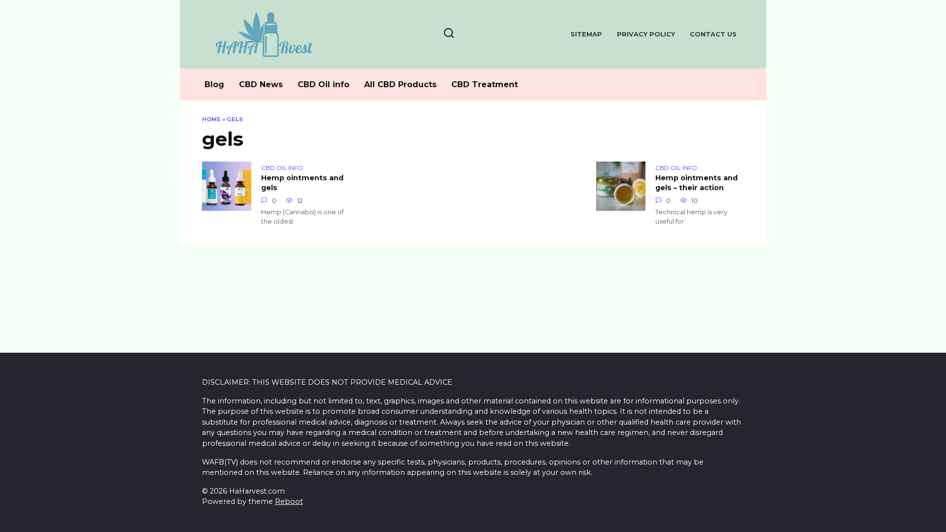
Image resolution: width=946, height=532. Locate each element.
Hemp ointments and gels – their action (696, 183)
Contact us (713, 34)
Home (211, 119)
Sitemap (586, 34)
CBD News (261, 84)
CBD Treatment (484, 84)
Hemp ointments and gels (302, 183)
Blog (214, 84)
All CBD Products (400, 84)
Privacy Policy (646, 34)
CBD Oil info (323, 84)
